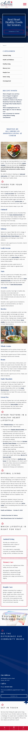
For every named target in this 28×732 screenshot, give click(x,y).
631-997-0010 (8, 686)
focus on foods (9, 193)
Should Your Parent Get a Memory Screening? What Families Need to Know (12, 103)
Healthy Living (6, 64)
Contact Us (14, 696)
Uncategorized (7, 81)
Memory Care (6, 68)
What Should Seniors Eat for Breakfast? (12, 518)
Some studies (14, 404)
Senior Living (6, 76)
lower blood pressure (16, 284)
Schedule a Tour (14, 31)
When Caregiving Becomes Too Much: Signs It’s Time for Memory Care (12, 109)
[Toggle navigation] (24, 4)
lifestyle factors (8, 424)
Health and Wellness (8, 59)
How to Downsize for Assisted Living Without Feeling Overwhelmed (11, 115)
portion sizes (18, 201)
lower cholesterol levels (16, 214)
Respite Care (6, 72)
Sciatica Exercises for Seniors (9, 515)
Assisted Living (7, 55)
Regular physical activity (17, 429)
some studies (15, 257)
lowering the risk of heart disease (10, 236)
